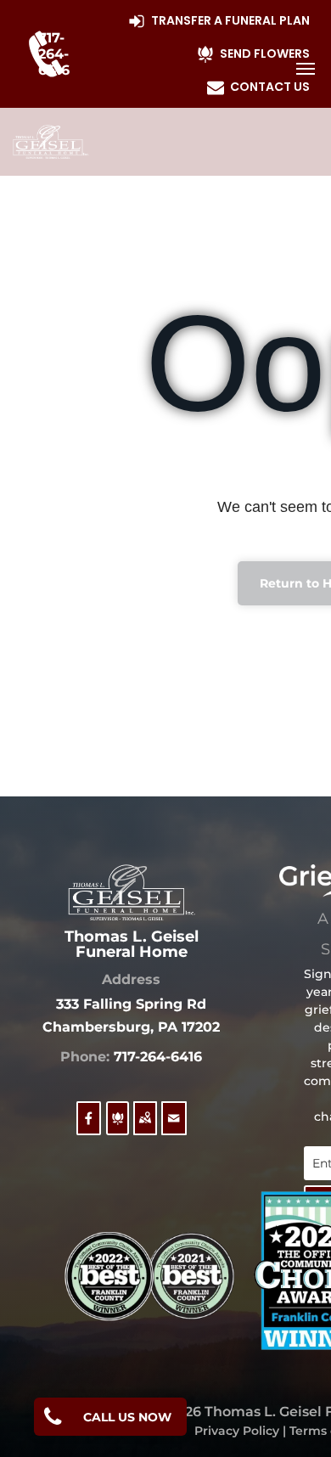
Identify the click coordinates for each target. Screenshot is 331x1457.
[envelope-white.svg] (173, 1128)
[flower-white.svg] (117, 1128)
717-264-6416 (158, 1057)
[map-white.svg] (144, 1128)
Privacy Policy (236, 1430)
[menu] (306, 69)
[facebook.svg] (88, 1128)
